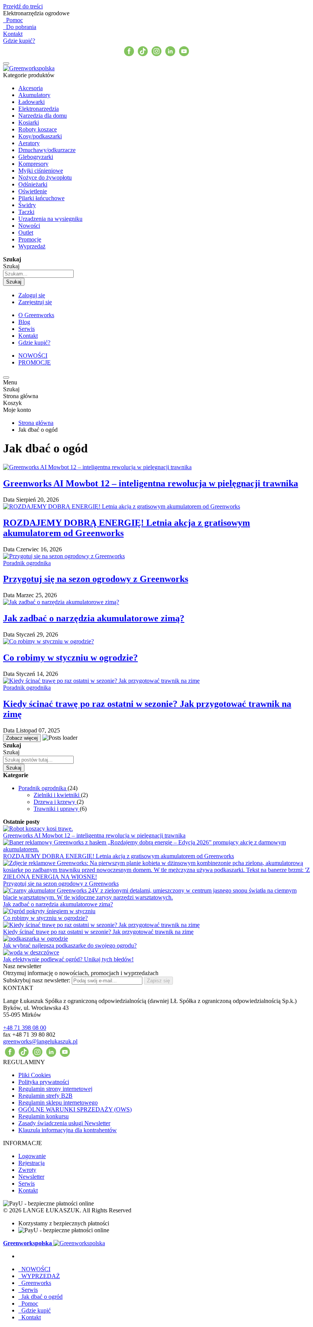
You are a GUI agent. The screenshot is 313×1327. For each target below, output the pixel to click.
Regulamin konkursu (43, 1116)
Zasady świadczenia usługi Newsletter (64, 1123)
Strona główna (35, 423)
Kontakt (13, 34)
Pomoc (13, 20)
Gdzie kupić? (19, 40)
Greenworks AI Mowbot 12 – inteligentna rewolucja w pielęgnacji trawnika (150, 483)
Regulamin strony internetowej (55, 1089)
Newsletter (31, 1176)
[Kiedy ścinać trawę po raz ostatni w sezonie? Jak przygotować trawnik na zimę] (101, 800)
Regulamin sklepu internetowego (58, 1102)
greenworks (40, 1041)
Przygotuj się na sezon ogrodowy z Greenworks (95, 579)
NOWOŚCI (32, 355)
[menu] (6, 63)
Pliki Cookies (34, 1075)
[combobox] (38, 274)
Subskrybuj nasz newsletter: (37, 980)
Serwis (26, 1183)
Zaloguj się (31, 295)
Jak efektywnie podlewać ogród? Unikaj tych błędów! (68, 959)
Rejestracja (31, 1163)
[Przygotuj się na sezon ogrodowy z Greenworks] (64, 556)
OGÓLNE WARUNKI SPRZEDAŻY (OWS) (75, 1109)
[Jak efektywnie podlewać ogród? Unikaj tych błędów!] (31, 828)
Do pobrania (19, 27)
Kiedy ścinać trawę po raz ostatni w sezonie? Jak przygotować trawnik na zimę (98, 931)
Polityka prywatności (43, 1082)
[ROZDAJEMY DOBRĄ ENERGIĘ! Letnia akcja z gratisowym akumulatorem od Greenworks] (121, 506)
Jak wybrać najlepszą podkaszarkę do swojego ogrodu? (70, 945)
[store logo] (29, 68)
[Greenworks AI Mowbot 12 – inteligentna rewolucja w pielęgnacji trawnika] (97, 467)
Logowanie (32, 1156)
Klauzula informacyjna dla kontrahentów (67, 1130)
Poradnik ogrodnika (27, 563)
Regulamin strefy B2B (45, 1095)
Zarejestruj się (35, 302)
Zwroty (27, 1170)
